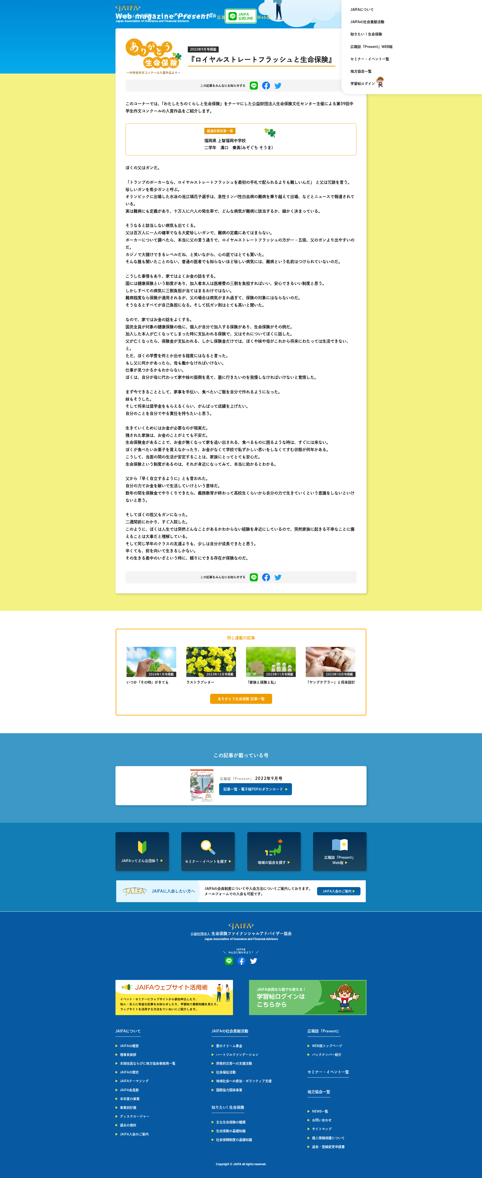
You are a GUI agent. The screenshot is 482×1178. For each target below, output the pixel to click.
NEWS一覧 (320, 1111)
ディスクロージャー (134, 1116)
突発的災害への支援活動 (234, 1063)
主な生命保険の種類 (231, 1122)
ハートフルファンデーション (237, 1054)
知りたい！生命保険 (366, 34)
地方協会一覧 (361, 71)
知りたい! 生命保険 (228, 1107)
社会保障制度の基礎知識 (234, 1139)
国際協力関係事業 (229, 1090)
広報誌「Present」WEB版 (371, 46)
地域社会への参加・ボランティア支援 (244, 1081)
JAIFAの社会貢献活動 (367, 22)
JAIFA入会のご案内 (134, 1134)
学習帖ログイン (362, 83)
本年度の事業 (130, 1098)
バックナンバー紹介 (326, 1054)
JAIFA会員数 (129, 1090)
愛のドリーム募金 (229, 1045)
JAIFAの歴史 (129, 1072)
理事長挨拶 (128, 1054)
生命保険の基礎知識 (231, 1131)
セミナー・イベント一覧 (369, 59)
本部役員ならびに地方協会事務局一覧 (147, 1063)
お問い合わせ (322, 1120)
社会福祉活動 (226, 1072)
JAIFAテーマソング (134, 1081)
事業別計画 (128, 1107)
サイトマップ (322, 1129)
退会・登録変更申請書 (328, 1146)
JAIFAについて (362, 9)
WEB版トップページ (327, 1045)
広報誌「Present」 (324, 1031)
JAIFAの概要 (129, 1045)
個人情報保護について (328, 1138)
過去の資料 (128, 1125)
